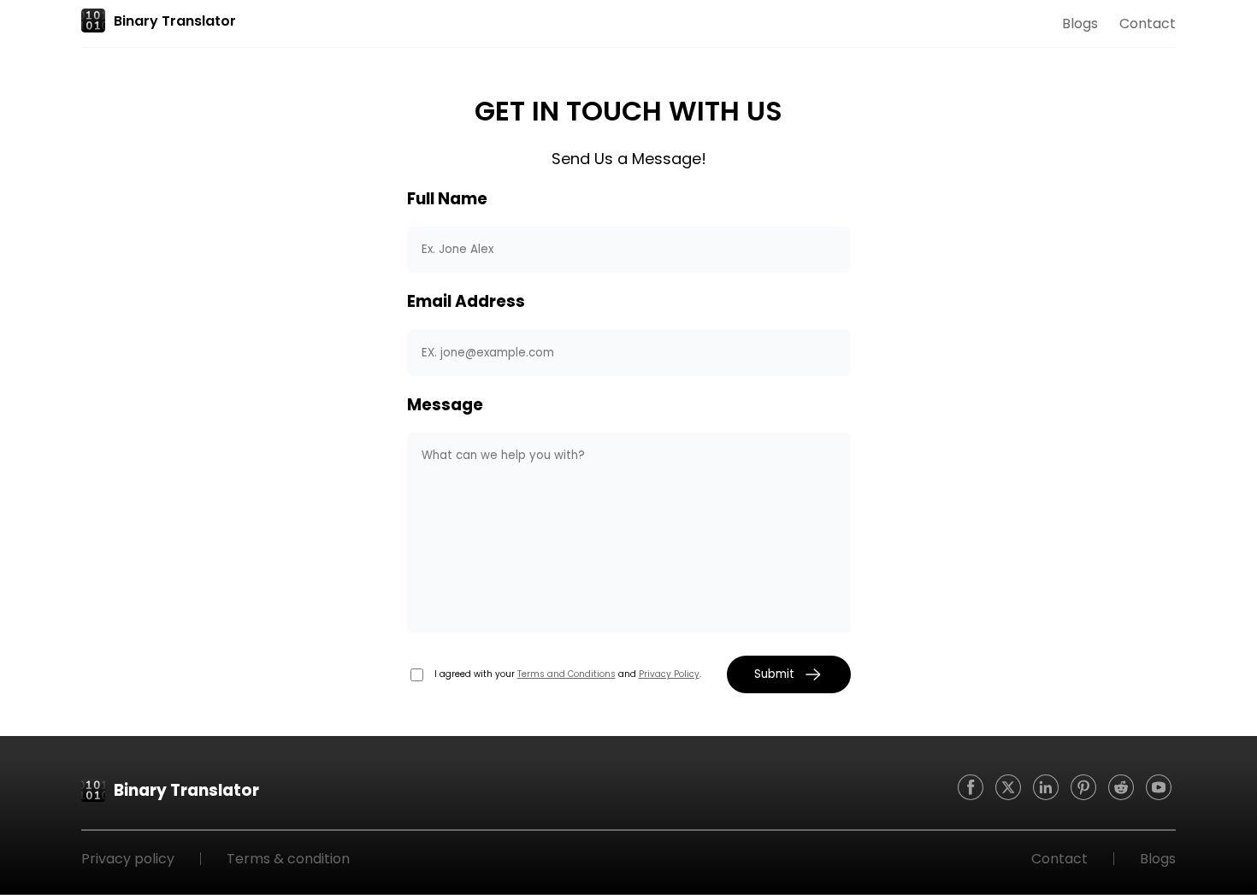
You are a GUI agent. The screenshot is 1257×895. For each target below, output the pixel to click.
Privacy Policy (669, 674)
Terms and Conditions (566, 674)
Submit (774, 674)
